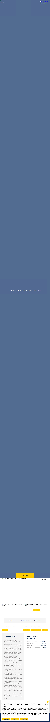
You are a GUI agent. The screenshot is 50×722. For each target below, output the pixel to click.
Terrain (7, 627)
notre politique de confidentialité (22, 716)
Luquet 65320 (13, 627)
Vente (3, 627)
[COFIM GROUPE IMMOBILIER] (44, 2)
